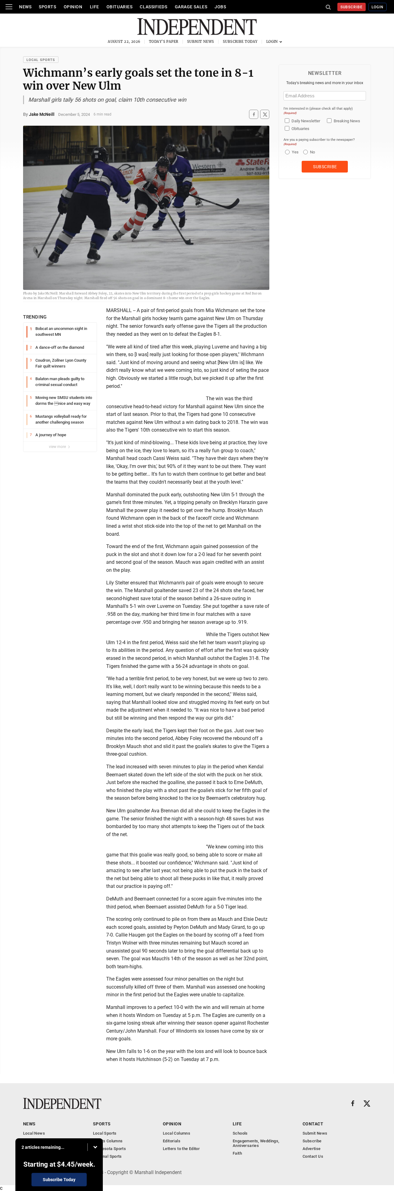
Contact (313, 1123)
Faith (237, 1153)
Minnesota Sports (109, 1148)
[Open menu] (8, 6)
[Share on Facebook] (253, 114)
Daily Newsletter (305, 121)
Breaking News (347, 121)
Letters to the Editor (181, 1148)
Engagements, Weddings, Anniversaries (256, 1143)
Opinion (73, 6)
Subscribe (351, 7)
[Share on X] (264, 114)
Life (94, 6)
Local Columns (176, 1133)
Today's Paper (164, 41)
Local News (34, 1133)
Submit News (200, 41)
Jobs (220, 6)
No (312, 152)
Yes (294, 152)
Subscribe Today (240, 41)
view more (58, 447)
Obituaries (120, 6)
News (25, 6)
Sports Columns (108, 1141)
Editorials (171, 1141)
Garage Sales (191, 6)
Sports (47, 6)
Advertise (312, 1148)
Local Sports (40, 60)
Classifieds (153, 6)
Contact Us (313, 1156)
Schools (240, 1133)
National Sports (107, 1156)
